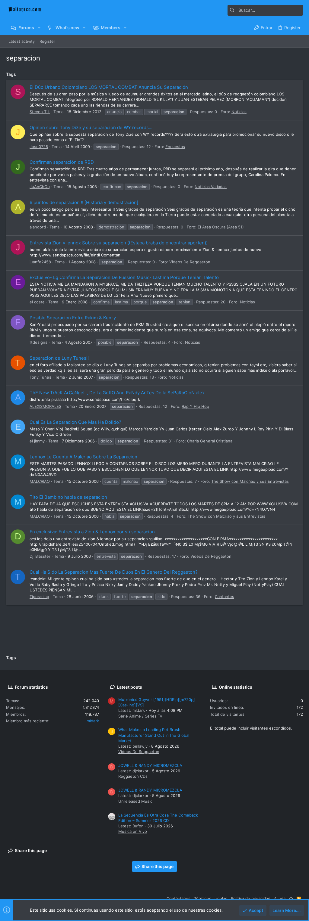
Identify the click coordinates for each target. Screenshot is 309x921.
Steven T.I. (40, 111)
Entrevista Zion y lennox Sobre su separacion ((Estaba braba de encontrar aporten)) (119, 243)
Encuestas (175, 146)
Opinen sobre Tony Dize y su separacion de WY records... (91, 127)
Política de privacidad (250, 898)
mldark (93, 720)
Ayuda (279, 898)
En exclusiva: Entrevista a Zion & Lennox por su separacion (92, 532)
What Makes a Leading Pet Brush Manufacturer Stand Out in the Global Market (153, 735)
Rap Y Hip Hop (195, 406)
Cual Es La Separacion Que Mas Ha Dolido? (75, 422)
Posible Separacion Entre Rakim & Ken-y (73, 318)
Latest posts (129, 687)
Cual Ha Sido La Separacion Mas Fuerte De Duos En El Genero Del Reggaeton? (114, 572)
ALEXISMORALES (45, 406)
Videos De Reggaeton (189, 261)
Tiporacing (39, 596)
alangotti (38, 227)
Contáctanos (178, 898)
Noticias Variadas (211, 186)
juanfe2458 (40, 261)
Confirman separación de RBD (62, 162)
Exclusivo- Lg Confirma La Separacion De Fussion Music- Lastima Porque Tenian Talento (124, 277)
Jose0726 (39, 146)
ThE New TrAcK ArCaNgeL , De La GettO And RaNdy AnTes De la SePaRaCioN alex (117, 392)
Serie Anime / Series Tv (140, 716)
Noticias (239, 111)
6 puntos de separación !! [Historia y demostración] (84, 202)
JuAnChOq (40, 186)
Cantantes (224, 596)
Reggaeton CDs (133, 776)
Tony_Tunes (40, 377)
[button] (39, 28)
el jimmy (37, 441)
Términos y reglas (210, 898)
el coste (37, 301)
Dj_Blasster (40, 556)
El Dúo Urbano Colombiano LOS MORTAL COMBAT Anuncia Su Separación (109, 87)
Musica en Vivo (132, 831)
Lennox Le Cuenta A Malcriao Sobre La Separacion (83, 457)
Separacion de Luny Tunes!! (59, 358)
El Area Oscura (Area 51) (221, 227)
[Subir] (291, 898)
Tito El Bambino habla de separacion (68, 497)
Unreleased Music (135, 801)
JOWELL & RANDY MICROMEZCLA (150, 765)
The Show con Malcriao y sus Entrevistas (250, 481)
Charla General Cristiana (209, 441)
